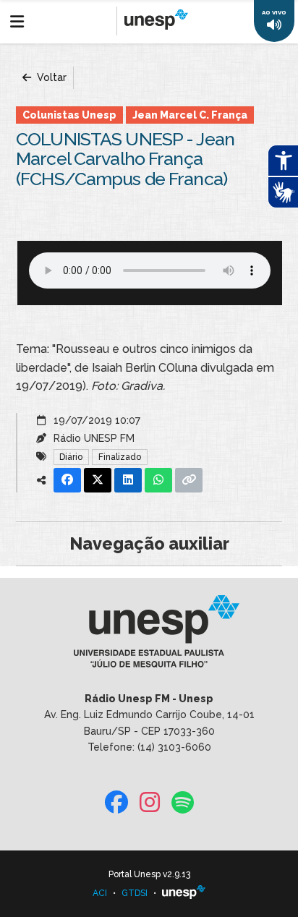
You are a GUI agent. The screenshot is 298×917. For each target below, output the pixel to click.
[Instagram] (150, 803)
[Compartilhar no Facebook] (67, 480)
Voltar (50, 77)
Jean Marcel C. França (189, 115)
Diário (70, 457)
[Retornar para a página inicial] (149, 636)
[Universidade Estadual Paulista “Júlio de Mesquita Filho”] (183, 893)
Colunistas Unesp (69, 115)
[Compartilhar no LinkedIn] (128, 480)
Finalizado (119, 457)
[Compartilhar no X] (97, 480)
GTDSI (135, 893)
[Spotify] (182, 803)
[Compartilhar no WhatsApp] (158, 480)
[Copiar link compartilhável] (189, 480)
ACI (100, 893)
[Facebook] (116, 803)
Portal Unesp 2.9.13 (149, 874)
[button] (274, 21)
